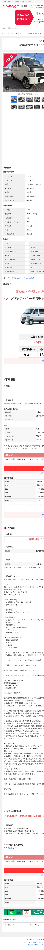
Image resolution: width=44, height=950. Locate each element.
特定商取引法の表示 (34, 945)
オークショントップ (7, 34)
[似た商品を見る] (7, 88)
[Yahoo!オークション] (15, 5)
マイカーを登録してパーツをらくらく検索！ (21, 278)
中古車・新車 (32, 34)
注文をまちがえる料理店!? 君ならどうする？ (18, 2)
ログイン (32, 7)
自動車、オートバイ (20, 34)
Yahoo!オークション (33, 939)
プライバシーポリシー (29, 942)
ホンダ (39, 34)
